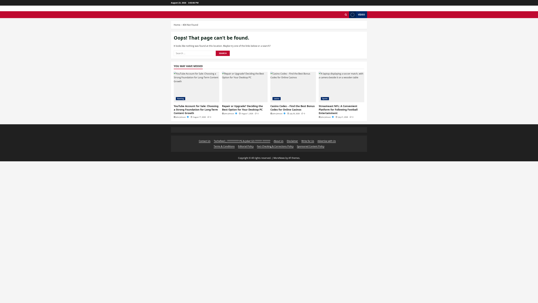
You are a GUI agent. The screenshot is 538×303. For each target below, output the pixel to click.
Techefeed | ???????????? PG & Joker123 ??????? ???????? (242, 141)
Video (361, 14)
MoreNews (279, 157)
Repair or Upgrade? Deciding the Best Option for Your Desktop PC (242, 107)
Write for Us (307, 141)
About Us (278, 141)
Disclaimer (292, 141)
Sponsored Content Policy (310, 146)
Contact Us (204, 141)
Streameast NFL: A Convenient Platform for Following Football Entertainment (338, 109)
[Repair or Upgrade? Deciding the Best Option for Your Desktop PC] (245, 87)
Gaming (180, 98)
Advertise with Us (326, 141)
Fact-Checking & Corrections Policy (275, 146)
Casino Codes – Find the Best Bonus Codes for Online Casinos (292, 107)
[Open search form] (346, 14)
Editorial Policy (246, 146)
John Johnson (181, 117)
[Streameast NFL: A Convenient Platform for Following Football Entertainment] (341, 87)
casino (276, 98)
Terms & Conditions (224, 146)
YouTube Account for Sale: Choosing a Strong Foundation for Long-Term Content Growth (196, 109)
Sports (325, 98)
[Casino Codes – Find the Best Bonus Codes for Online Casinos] (293, 87)
